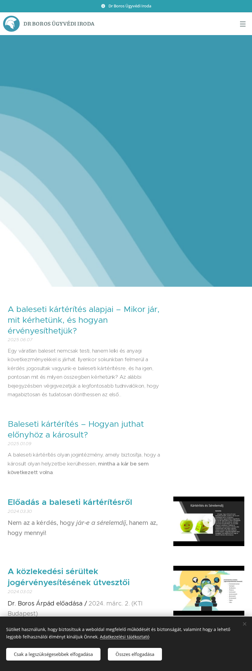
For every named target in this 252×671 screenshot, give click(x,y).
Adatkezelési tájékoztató (124, 637)
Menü (243, 24)
